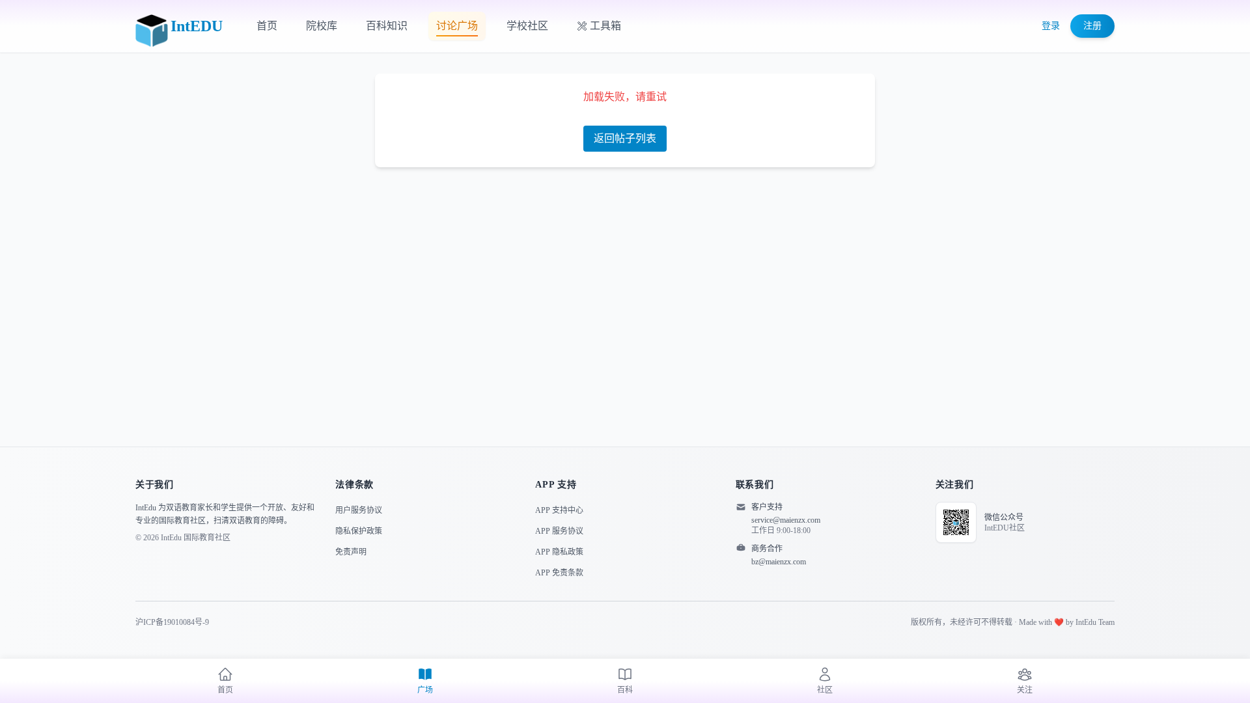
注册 (1092, 26)
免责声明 (351, 552)
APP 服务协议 (559, 531)
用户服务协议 (358, 510)
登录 (1051, 26)
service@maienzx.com (785, 520)
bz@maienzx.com (778, 561)
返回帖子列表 (625, 138)
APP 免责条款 (559, 572)
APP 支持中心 (559, 510)
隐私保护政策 (358, 531)
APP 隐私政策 (559, 552)
